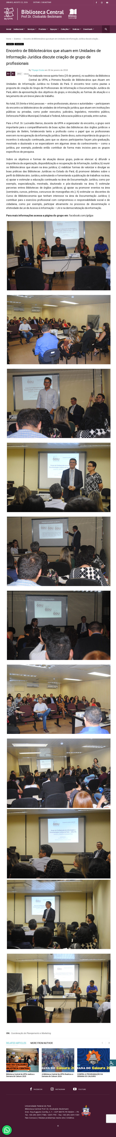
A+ (8, 73)
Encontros (19, 44)
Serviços (31, 29)
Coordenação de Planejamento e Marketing (31, 1033)
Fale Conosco (31, 1118)
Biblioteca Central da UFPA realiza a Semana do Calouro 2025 (20, 1075)
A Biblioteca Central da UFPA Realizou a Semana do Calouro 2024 (57, 1075)
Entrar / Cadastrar (42, 2)
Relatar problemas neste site (51, 1118)
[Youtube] (107, 2)
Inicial (8, 29)
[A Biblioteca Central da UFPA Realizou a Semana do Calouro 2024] (58, 1060)
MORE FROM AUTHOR (41, 1043)
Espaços (53, 29)
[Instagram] (101, 2)
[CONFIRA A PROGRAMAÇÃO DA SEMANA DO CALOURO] (93, 1060)
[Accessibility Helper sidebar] (112, 1063)
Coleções (64, 29)
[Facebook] (96, 2)
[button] (106, 29)
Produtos (42, 29)
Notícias (76, 29)
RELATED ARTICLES (16, 1043)
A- (13, 73)
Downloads (87, 29)
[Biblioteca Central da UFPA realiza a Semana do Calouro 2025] (22, 1060)
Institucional (18, 29)
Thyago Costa (38, 70)
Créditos (70, 1118)
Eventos (10, 44)
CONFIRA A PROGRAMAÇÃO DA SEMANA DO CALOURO (90, 1075)
